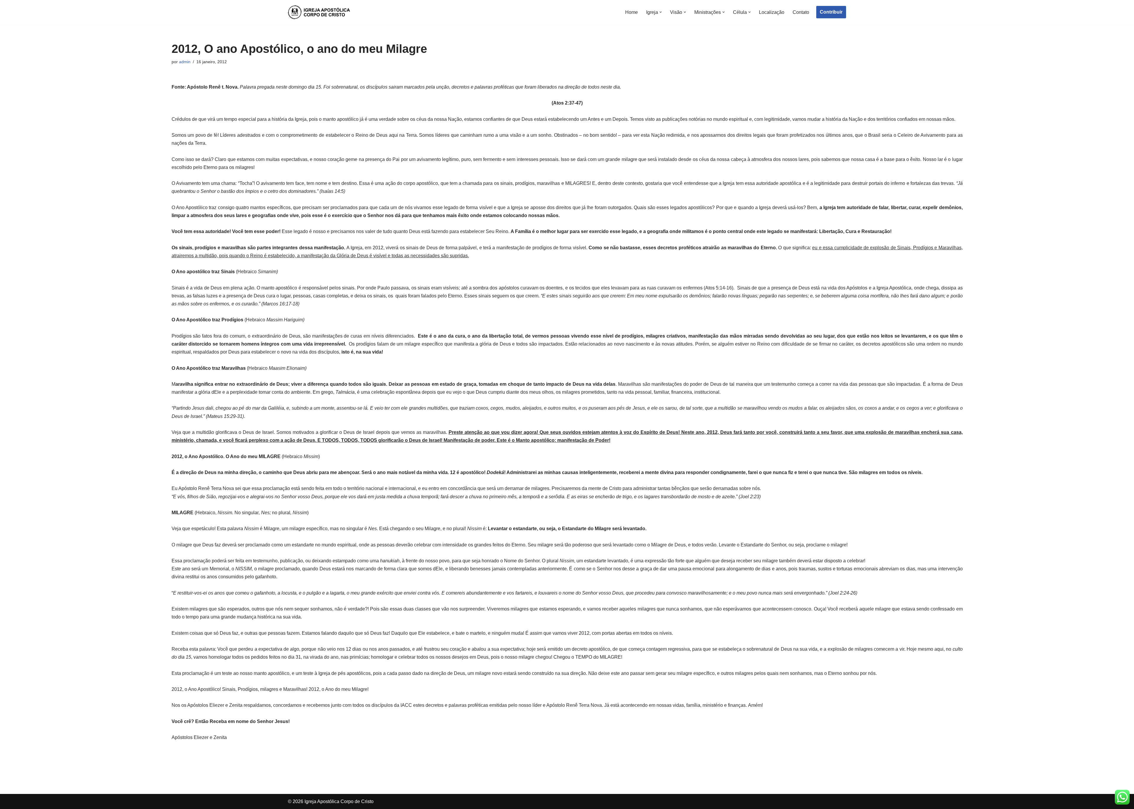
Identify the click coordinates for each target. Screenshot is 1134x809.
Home (631, 12)
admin (184, 61)
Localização (771, 12)
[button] (660, 12)
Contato (801, 12)
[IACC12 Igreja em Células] (319, 12)
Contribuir (831, 11)
